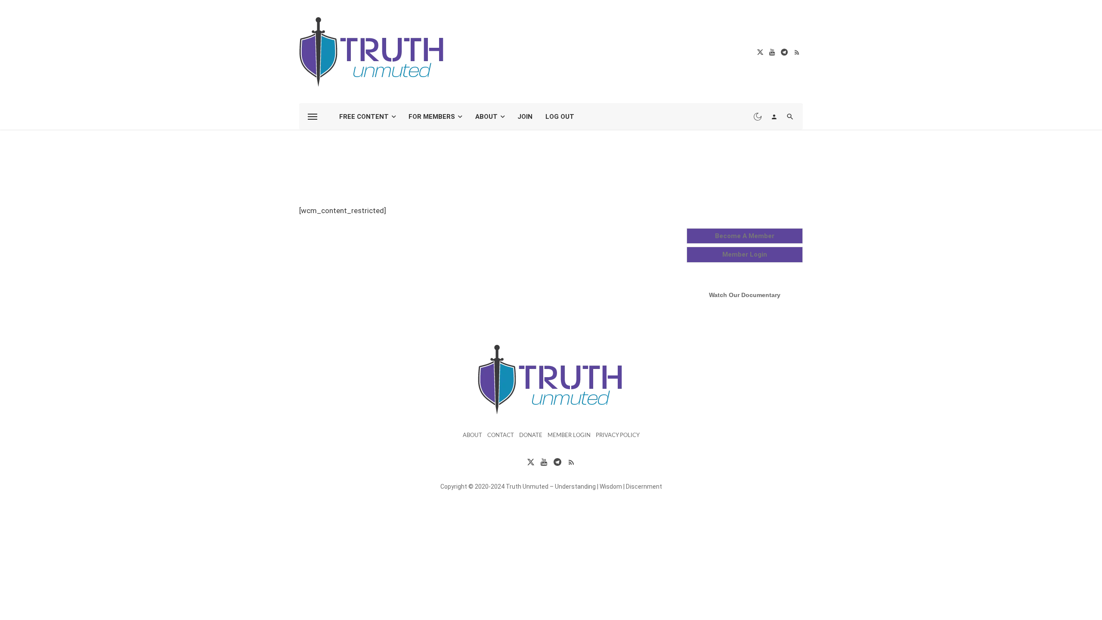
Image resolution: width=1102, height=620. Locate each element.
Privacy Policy (618, 435)
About (486, 117)
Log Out (559, 117)
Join (524, 117)
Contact (500, 435)
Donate (530, 435)
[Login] (774, 117)
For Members (432, 117)
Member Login (569, 435)
